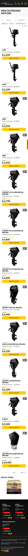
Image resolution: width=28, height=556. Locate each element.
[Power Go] (12, 551)
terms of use (7, 543)
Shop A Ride (8, 548)
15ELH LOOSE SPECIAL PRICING (13, 344)
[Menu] (25, 3)
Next (22, 472)
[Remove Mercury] (7, 23)
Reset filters (24, 25)
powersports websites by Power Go (18, 547)
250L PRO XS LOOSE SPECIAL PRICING (12, 454)
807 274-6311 (20, 515)
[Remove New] (13, 23)
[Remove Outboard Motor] (25, 23)
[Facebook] (9, 518)
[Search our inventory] (15, 3)
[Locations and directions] (22, 3)
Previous (7, 472)
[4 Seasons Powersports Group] (7, 4)
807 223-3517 (7, 531)
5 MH (4, 50)
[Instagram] (11, 518)
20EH (4, 119)
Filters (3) (8, 20)
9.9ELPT (5, 419)
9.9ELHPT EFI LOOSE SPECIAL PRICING (13, 193)
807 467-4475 (7, 515)
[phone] (19, 3)
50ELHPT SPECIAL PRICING (12, 307)
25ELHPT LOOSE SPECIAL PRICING (11, 382)
